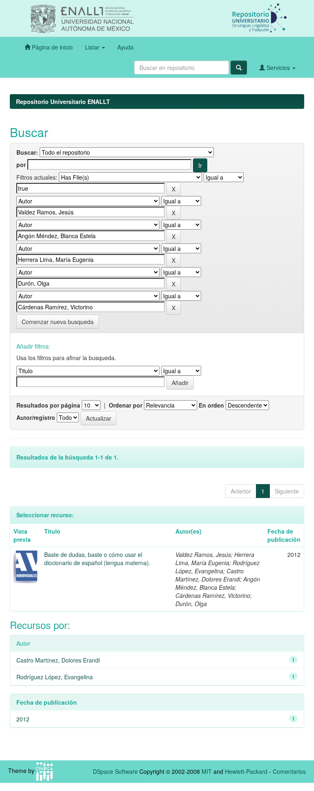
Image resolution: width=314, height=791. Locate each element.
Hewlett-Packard (246, 771)
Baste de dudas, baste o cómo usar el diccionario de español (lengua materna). (97, 558)
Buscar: (27, 152)
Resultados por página (48, 405)
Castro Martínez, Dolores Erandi (58, 660)
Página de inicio (51, 47)
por (21, 164)
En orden (211, 405)
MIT (207, 771)
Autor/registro (35, 417)
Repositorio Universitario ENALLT (63, 101)
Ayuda (125, 47)
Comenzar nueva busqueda (58, 322)
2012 (22, 719)
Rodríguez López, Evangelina (54, 677)
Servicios (278, 67)
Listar (93, 47)
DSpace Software (115, 771)
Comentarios (289, 771)
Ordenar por (125, 405)
